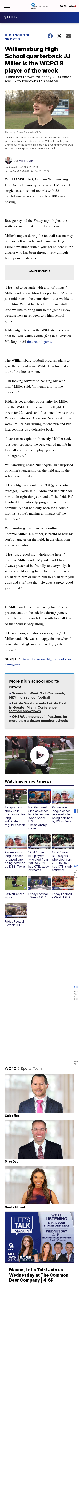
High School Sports (17, 37)
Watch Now (67, 6)
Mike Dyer (26, 161)
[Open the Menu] (7, 6)
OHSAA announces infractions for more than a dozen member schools (38, 719)
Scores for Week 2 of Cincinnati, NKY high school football (37, 695)
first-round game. (39, 341)
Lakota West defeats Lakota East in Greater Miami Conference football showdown (37, 707)
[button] (16, 808)
